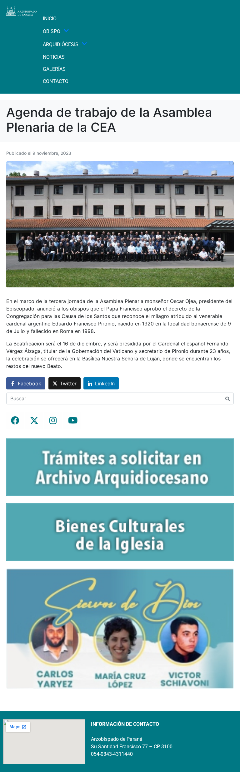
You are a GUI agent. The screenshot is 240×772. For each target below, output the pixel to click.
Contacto (55, 81)
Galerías (54, 69)
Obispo (51, 31)
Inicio (50, 19)
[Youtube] (72, 420)
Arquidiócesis (60, 44)
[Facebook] (15, 420)
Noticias (54, 57)
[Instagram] (53, 420)
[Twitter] (34, 420)
